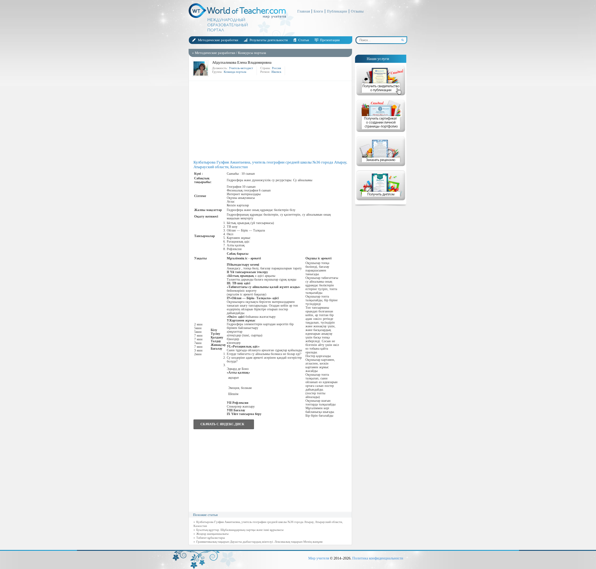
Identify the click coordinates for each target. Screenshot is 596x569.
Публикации (337, 11)
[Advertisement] (271, 120)
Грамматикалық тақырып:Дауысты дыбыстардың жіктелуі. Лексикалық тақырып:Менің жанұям (259, 541)
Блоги (318, 11)
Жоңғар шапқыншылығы (212, 534)
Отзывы (357, 11)
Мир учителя (318, 558)
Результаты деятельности (269, 40)
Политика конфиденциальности (377, 558)
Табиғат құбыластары (210, 537)
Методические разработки (218, 40)
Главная (303, 11)
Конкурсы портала (252, 53)
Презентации (330, 40)
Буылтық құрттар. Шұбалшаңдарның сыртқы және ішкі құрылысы (240, 530)
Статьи (303, 40)
